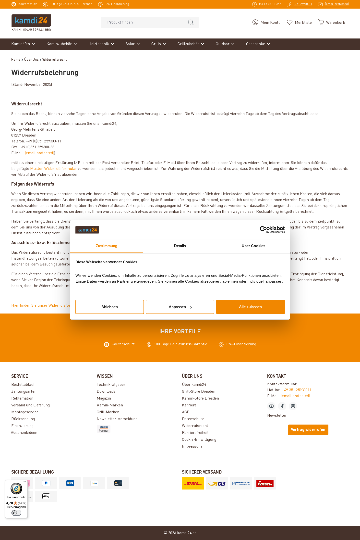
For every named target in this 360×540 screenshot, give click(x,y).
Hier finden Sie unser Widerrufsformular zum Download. (59, 306)
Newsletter (277, 416)
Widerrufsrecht (195, 426)
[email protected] (39, 153)
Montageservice (24, 412)
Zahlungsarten (23, 392)
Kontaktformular (282, 384)
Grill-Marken (108, 412)
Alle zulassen (250, 307)
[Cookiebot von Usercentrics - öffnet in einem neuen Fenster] (263, 229)
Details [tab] (180, 246)
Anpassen (177, 307)
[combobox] (141, 22)
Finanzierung (22, 426)
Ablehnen (109, 307)
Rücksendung (23, 419)
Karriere (189, 405)
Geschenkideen (24, 433)
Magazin (104, 399)
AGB (186, 412)
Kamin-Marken (110, 405)
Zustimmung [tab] (107, 246)
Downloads (106, 392)
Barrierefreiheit (195, 433)
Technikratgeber (111, 385)
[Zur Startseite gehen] (31, 23)
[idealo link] (137, 429)
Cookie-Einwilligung (199, 440)
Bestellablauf (23, 385)
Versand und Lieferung (30, 405)
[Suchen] (190, 22)
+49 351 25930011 (297, 390)
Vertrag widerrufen (308, 430)
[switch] (16, 513)
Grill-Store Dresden (198, 392)
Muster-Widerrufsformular (53, 169)
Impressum (192, 447)
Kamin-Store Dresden (200, 399)
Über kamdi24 (194, 385)
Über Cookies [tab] (253, 246)
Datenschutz (193, 419)
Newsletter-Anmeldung (117, 419)
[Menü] (25, 483)
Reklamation (22, 399)
